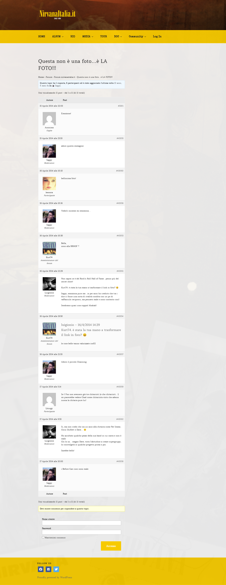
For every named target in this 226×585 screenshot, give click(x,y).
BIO (72, 36)
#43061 (120, 271)
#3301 (120, 106)
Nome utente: (48, 519)
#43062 (119, 419)
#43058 (119, 461)
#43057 (120, 354)
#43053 (120, 235)
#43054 (119, 316)
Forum (49, 77)
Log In (157, 36)
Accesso (111, 546)
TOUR (103, 36)
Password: (46, 528)
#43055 (120, 138)
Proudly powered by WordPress (54, 577)
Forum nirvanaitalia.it (64, 77)
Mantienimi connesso (55, 537)
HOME (41, 36)
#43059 (119, 386)
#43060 (119, 170)
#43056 (119, 203)
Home (41, 77)
